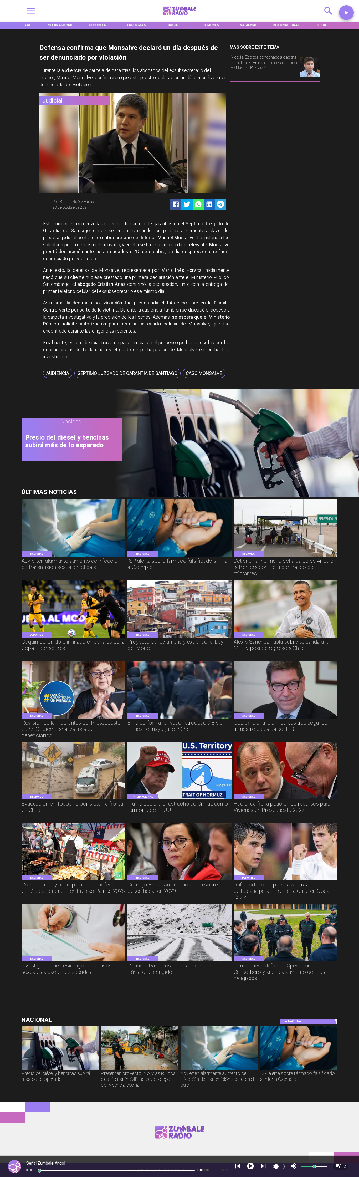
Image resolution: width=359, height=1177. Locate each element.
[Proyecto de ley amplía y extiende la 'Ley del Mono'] (179, 637)
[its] (73, 556)
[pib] (285, 718)
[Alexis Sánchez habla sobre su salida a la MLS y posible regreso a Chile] (285, 637)
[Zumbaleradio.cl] (328, 17)
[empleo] (179, 718)
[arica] (285, 556)
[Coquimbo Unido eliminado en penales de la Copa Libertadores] (73, 637)
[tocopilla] (73, 799)
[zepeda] (310, 76)
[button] (57, 373)
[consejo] (179, 880)
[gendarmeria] (285, 961)
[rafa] (285, 880)
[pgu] (73, 718)
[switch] (279, 1166)
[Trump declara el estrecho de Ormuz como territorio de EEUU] (179, 799)
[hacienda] (285, 799)
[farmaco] (179, 556)
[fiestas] (73, 880)
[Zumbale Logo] (180, 17)
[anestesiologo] (73, 961)
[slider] (39, 1171)
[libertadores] (179, 961)
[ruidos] (139, 1069)
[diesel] (233, 496)
